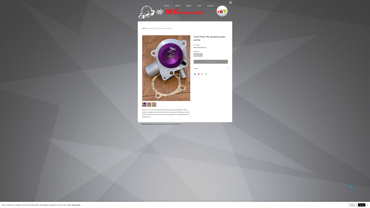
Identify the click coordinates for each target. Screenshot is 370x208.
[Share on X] (206, 74)
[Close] (368, 204)
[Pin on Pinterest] (198, 74)
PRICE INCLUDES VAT (200, 47)
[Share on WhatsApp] (202, 74)
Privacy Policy (76, 205)
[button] (230, 2)
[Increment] (201, 55)
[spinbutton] (198, 55)
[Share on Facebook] (195, 74)
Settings (352, 205)
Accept (362, 205)
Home (144, 28)
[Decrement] (195, 55)
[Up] (351, 187)
